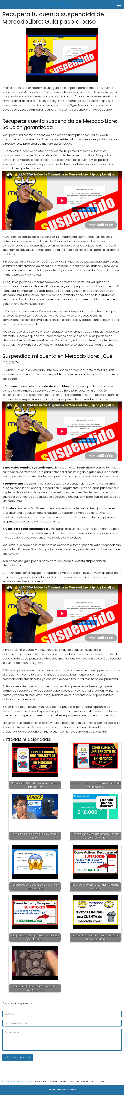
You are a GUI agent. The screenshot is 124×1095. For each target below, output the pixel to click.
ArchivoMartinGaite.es (57, 4)
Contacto (52, 1089)
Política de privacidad (66, 1089)
